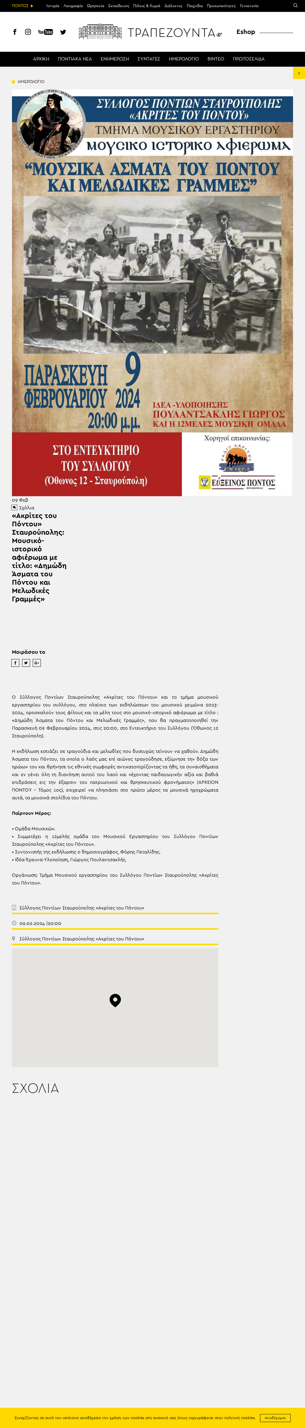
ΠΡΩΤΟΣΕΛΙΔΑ (249, 59)
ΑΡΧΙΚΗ (41, 59)
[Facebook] (15, 33)
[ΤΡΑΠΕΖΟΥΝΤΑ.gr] (152, 31)
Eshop (245, 32)
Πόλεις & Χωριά (146, 6)
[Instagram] (28, 33)
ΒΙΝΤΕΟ (216, 59)
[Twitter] (63, 33)
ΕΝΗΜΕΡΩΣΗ (115, 59)
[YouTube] (45, 33)
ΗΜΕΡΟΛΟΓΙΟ (184, 59)
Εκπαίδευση (118, 6)
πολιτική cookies (239, 1418)
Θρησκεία (95, 6)
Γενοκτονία (249, 6)
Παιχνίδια (195, 6)
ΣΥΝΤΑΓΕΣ (149, 59)
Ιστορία (52, 6)
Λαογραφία (73, 6)
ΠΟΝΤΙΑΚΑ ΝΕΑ (75, 59)
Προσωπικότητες (221, 6)
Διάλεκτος (173, 6)
